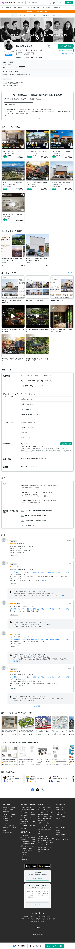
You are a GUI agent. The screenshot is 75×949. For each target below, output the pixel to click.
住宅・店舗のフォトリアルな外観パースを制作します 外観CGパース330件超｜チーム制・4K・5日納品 (39, 572)
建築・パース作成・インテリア (25, 546)
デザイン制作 (13, 546)
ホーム (14, 15)
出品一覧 (22, 15)
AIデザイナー (33, 386)
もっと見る (38, 118)
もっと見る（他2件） (27, 437)
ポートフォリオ (33, 15)
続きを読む (45, 580)
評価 (54, 15)
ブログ (61, 15)
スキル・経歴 (45, 15)
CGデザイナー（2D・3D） (36, 381)
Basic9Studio (23, 45)
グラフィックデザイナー (35, 376)
